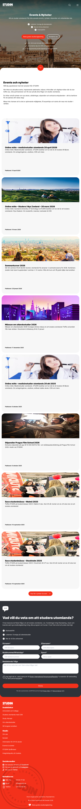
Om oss (5, 734)
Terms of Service (57, 690)
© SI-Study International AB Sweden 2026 (40, 800)
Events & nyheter (8, 745)
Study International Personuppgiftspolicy (44, 676)
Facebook (25, 765)
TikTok (15, 770)
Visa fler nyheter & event (38, 593)
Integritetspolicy (8, 753)
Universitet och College (10, 711)
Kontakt (5, 738)
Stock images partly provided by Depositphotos (40, 797)
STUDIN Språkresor (9, 749)
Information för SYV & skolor (12, 742)
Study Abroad (7, 718)
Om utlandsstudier (9, 722)
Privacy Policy (46, 690)
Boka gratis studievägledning (33, 37)
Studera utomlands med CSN (13, 715)
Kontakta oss (53, 37)
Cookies (18, 753)
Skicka (40, 686)
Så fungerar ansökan (10, 726)
